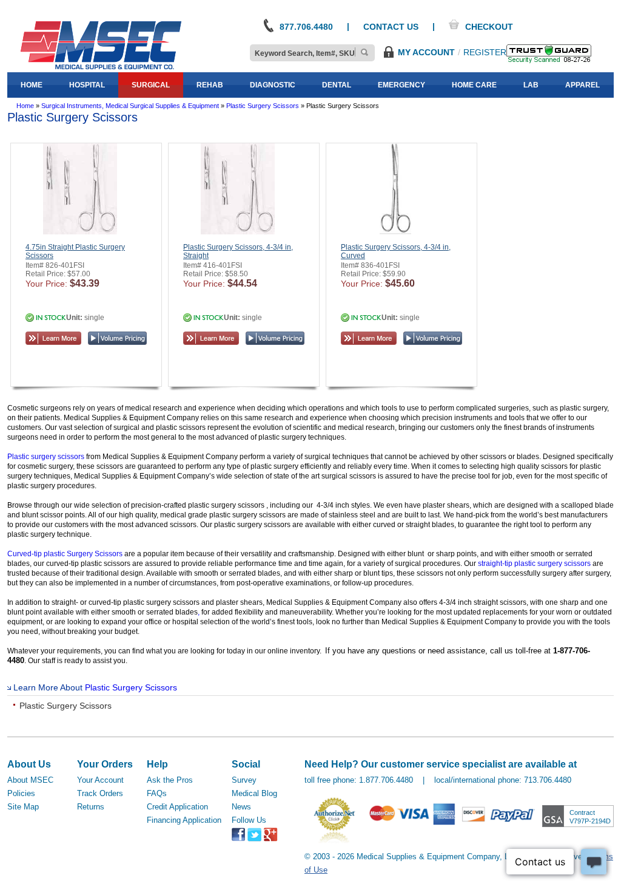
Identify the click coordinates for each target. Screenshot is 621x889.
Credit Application (177, 806)
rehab (209, 85)
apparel (582, 85)
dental (336, 85)
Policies (21, 793)
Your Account (100, 780)
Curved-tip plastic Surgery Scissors (65, 554)
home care (474, 85)
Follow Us (249, 820)
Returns (90, 806)
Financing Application (184, 820)
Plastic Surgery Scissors (131, 687)
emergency (401, 85)
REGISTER (484, 52)
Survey (244, 780)
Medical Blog (254, 793)
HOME (31, 85)
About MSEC (30, 780)
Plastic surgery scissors (45, 456)
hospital (87, 85)
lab (531, 85)
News (241, 806)
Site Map (23, 806)
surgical (151, 85)
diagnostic (272, 85)
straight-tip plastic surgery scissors (534, 563)
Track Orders (100, 793)
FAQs (157, 793)
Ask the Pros (170, 780)
